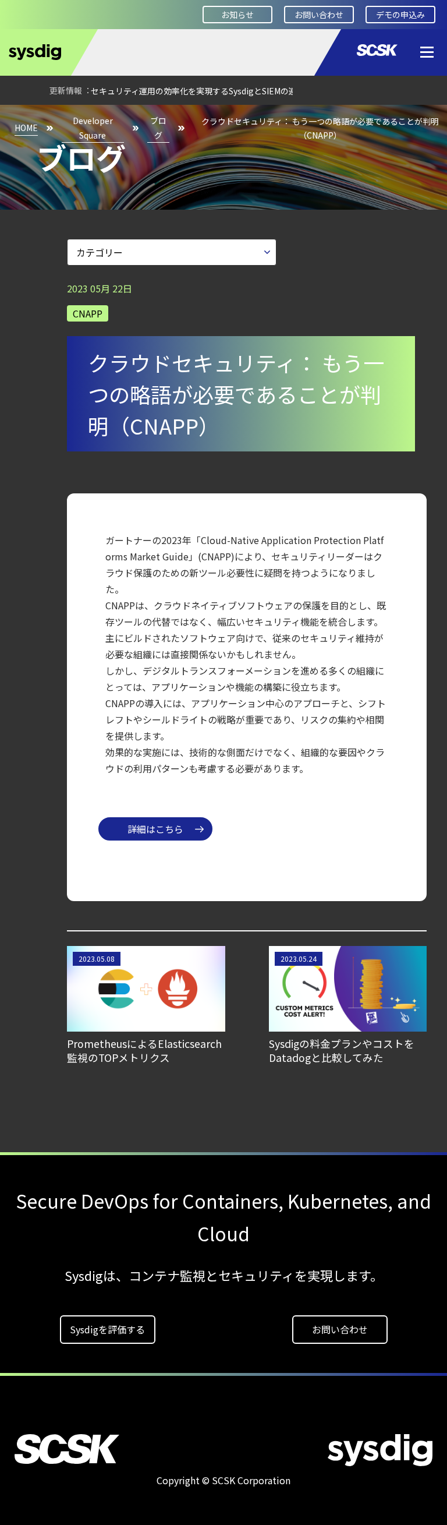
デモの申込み (400, 14)
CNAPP (87, 313)
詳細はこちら (155, 829)
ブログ (158, 128)
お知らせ (237, 14)
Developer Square (93, 128)
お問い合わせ (319, 14)
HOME (26, 127)
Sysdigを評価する (107, 1329)
